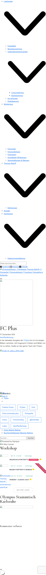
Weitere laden (23, 490)
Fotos (4, 420)
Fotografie (29, 413)
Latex (4, 426)
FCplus (26, 340)
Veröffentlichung (6, 337)
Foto (33, 407)
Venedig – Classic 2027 (19, 480)
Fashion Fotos (8, 407)
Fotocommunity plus (10, 413)
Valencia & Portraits (18, 459)
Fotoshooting (18, 420)
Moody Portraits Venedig (20, 469)
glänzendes (34, 420)
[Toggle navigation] (1, 278)
